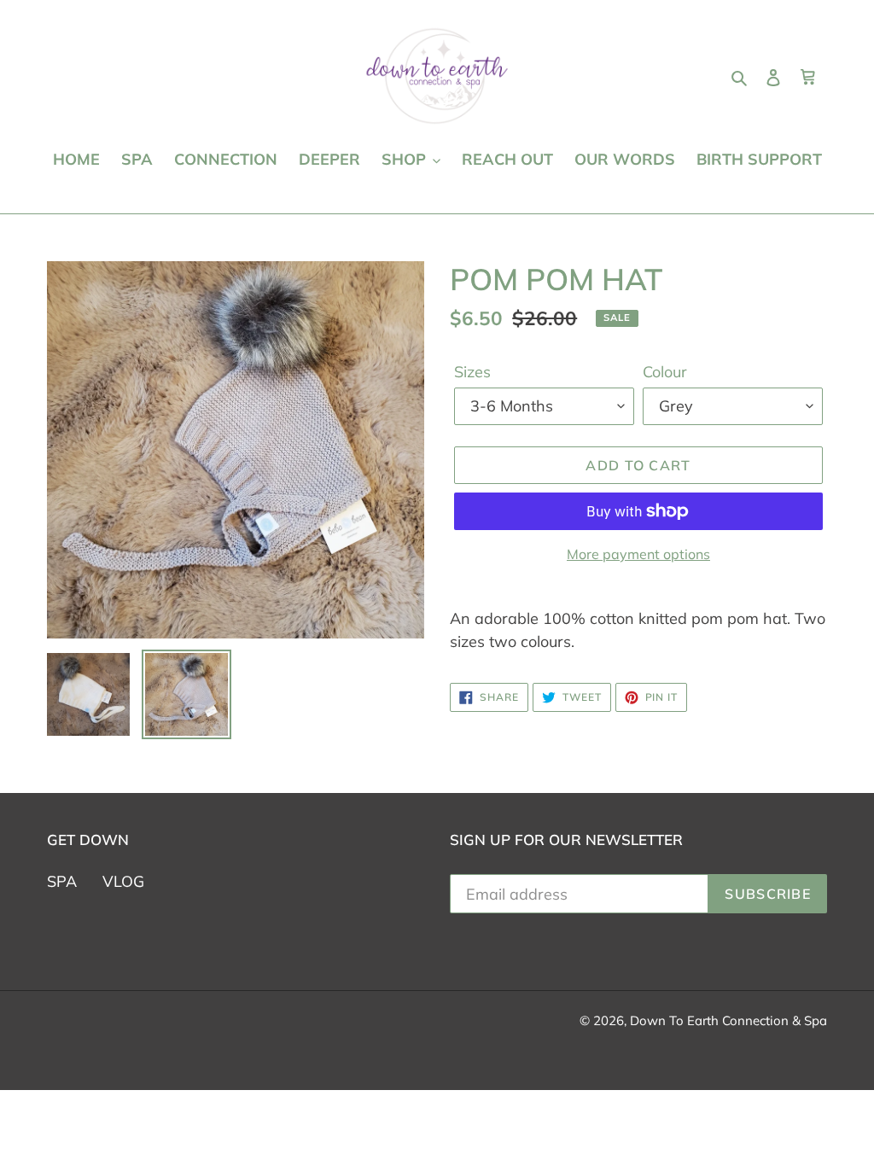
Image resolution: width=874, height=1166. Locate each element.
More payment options (638, 554)
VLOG (123, 881)
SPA (62, 881)
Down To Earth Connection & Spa (728, 1020)
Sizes (472, 372)
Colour (665, 372)
